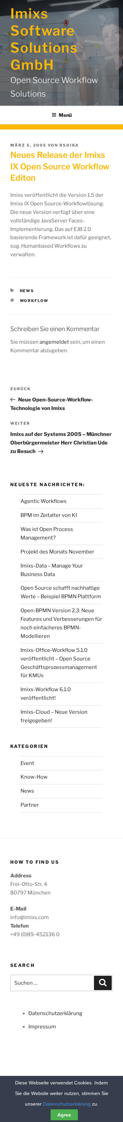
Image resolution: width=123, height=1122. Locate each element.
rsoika (69, 145)
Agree (64, 1115)
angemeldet (54, 342)
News (27, 290)
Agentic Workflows (43, 501)
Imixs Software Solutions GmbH (44, 39)
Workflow (34, 300)
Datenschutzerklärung (55, 1013)
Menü (65, 115)
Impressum (42, 1027)
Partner (29, 805)
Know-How (33, 777)
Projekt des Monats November (57, 552)
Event (27, 763)
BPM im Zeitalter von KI (48, 515)
